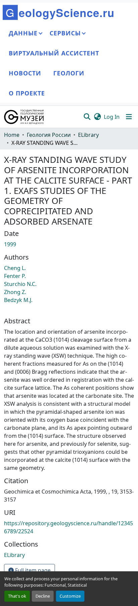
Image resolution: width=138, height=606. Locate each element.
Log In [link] (112, 116)
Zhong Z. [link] (15, 292)
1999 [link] (10, 244)
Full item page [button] (32, 570)
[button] (24, 116)
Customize (70, 596)
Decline (43, 596)
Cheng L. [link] (15, 268)
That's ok (17, 596)
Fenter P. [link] (15, 276)
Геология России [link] (49, 134)
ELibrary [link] (88, 134)
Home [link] (11, 134)
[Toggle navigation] (129, 116)
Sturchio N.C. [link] (20, 284)
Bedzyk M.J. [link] (18, 300)
